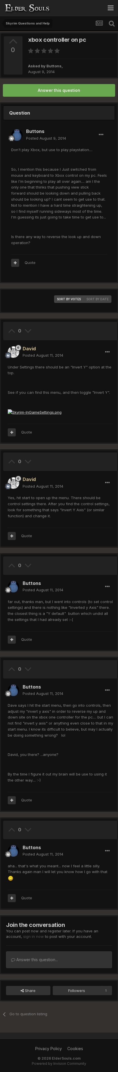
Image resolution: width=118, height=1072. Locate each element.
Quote (30, 262)
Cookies (75, 1048)
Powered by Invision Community (59, 1063)
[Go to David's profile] (13, 352)
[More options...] (101, 134)
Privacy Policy (48, 1048)
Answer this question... (36, 959)
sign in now (33, 936)
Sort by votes (69, 299)
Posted (46, 138)
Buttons (54, 66)
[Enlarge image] (35, 412)
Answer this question (59, 90)
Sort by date (97, 299)
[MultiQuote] (15, 263)
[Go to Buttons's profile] (17, 135)
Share (30, 990)
